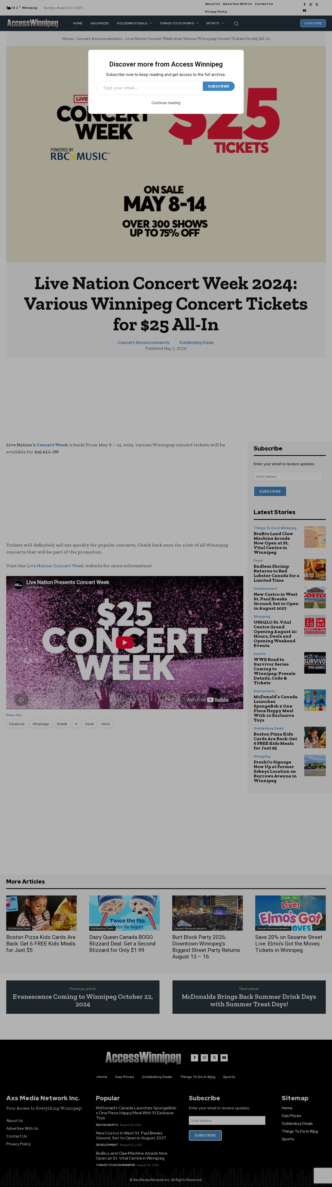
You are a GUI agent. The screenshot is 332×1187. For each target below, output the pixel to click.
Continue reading (166, 102)
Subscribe (219, 86)
